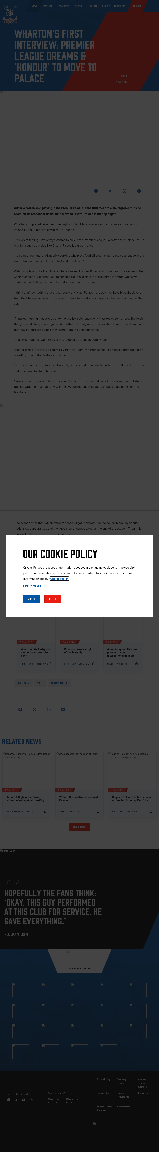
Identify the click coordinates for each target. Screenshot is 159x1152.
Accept (31, 599)
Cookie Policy (59, 578)
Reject (52, 599)
